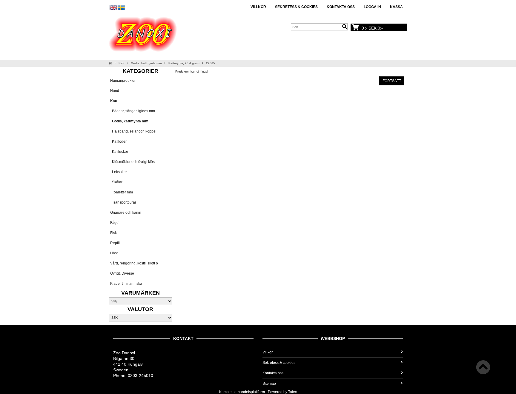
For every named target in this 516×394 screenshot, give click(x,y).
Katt (121, 63)
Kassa (396, 7)
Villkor (258, 7)
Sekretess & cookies (296, 7)
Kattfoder (118, 141)
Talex (292, 392)
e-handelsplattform (249, 392)
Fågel (114, 223)
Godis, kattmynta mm (146, 63)
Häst (114, 253)
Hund (114, 91)
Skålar (116, 182)
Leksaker (118, 172)
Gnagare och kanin (125, 212)
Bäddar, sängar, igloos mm (132, 111)
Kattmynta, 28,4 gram (183, 63)
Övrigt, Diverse (122, 273)
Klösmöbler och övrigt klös (132, 162)
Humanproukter (123, 81)
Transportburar (123, 202)
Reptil (115, 243)
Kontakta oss (341, 7)
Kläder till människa (126, 283)
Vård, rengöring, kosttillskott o (134, 263)
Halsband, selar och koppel (133, 131)
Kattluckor (119, 152)
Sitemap (269, 383)
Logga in (372, 7)
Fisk (113, 233)
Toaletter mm (121, 192)
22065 (210, 63)
